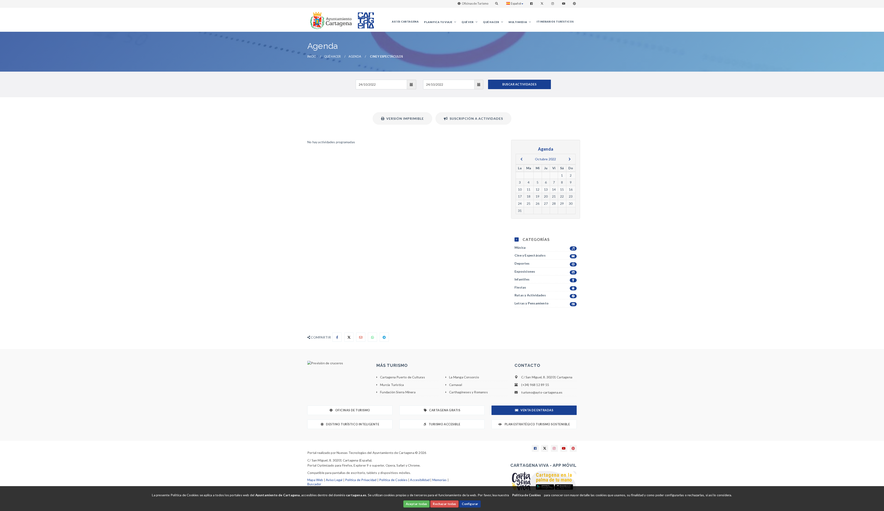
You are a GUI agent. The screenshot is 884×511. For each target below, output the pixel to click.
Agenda (355, 56)
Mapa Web (315, 480)
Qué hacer (491, 21)
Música (520, 247)
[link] (329, 18)
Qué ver (468, 21)
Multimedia (518, 21)
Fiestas (520, 287)
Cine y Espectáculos (530, 255)
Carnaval (455, 385)
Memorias (439, 480)
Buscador (314, 484)
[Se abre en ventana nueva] (338, 363)
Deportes (522, 263)
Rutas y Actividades (530, 295)
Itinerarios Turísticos (555, 21)
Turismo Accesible (444, 424)
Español (516, 3)
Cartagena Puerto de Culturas (402, 377)
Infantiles (522, 279)
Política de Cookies (393, 480)
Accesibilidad (420, 480)
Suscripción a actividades (475, 118)
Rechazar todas (444, 504)
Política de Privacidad (360, 480)
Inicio (311, 56)
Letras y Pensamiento (532, 303)
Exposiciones (525, 271)
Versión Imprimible (404, 118)
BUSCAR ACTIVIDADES (519, 84)
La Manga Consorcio (464, 377)
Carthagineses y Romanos (468, 392)
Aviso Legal (334, 480)
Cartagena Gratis (444, 410)
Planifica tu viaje (438, 21)
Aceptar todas (416, 504)
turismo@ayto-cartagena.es (541, 392)
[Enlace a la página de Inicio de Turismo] (363, 18)
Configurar (470, 504)
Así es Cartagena (405, 21)
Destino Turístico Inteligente (352, 424)
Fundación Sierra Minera (398, 392)
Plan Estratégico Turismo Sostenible (537, 424)
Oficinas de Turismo (475, 3)
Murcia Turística (392, 385)
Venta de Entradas (537, 410)
